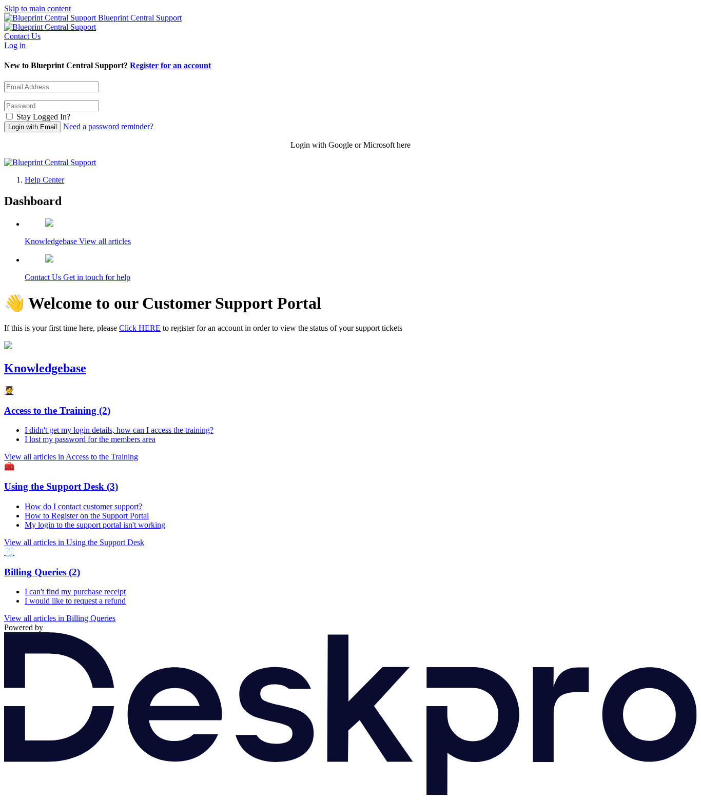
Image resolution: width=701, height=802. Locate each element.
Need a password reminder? (108, 126)
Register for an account (170, 65)
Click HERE (140, 328)
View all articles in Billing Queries (59, 618)
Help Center (44, 179)
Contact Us (22, 36)
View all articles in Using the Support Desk (74, 542)
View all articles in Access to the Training (71, 456)
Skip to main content (37, 8)
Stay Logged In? (43, 116)
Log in (15, 45)
